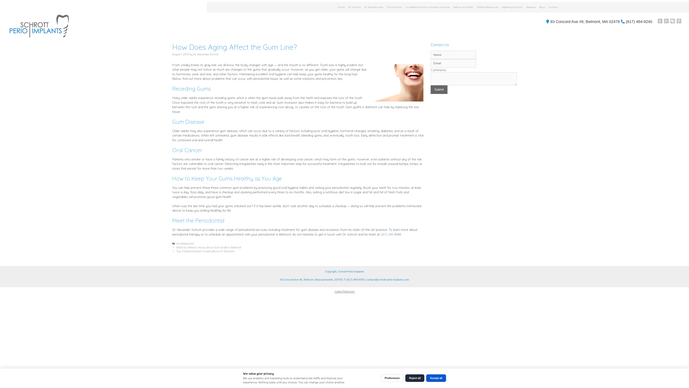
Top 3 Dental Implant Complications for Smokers (205, 251)
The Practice (394, 7)
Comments (438, 70)
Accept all (436, 378)
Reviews (531, 7)
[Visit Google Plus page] (666, 21)
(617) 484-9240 (638, 21)
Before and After (463, 7)
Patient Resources (487, 7)
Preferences (392, 378)
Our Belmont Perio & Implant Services (427, 7)
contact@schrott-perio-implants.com (387, 279)
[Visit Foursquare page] (679, 21)
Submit (439, 89)
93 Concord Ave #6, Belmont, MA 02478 (584, 21)
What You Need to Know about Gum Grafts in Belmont (208, 247)
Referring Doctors (512, 7)
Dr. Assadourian (373, 7)
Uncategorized (185, 243)
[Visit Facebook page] (660, 21)
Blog (542, 7)
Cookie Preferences (345, 291)
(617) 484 (386, 234)
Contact (553, 7)
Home (341, 7)
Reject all (415, 378)
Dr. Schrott (354, 7)
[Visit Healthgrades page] (672, 21)
